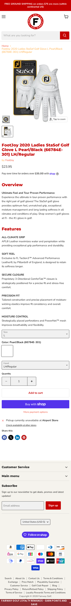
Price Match (27, 582)
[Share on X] (10, 437)
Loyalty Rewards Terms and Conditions (45, 592)
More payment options (35, 412)
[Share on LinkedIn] (17, 437)
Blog (54, 585)
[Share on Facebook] (4, 437)
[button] (35, 602)
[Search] (64, 35)
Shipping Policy (55, 589)
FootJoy (9, 160)
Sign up (53, 505)
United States (34, 521)
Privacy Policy (11, 589)
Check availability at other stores (21, 425)
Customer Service (19, 585)
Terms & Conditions (53, 578)
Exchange (13, 582)
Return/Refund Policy (33, 589)
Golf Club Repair (40, 585)
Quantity (6, 374)
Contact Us (33, 578)
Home (5, 46)
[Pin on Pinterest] (24, 437)
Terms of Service (14, 592)
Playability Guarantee (48, 582)
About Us (20, 578)
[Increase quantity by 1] (31, 381)
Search (8, 578)
